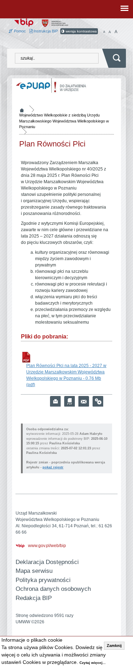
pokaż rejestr (53, 467)
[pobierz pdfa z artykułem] (69, 401)
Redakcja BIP (34, 598)
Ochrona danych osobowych (53, 589)
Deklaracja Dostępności (47, 562)
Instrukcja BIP (45, 31)
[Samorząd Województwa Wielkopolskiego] (55, 23)
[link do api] (98, 401)
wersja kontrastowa (81, 31)
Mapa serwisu (34, 571)
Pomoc (19, 31)
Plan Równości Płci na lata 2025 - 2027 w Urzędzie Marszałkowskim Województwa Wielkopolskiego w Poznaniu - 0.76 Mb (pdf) (66, 375)
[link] (83, 401)
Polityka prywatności (43, 580)
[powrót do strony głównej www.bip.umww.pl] (23, 22)
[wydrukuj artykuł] (55, 401)
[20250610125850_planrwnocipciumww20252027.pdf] (26, 357)
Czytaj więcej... (92, 663)
